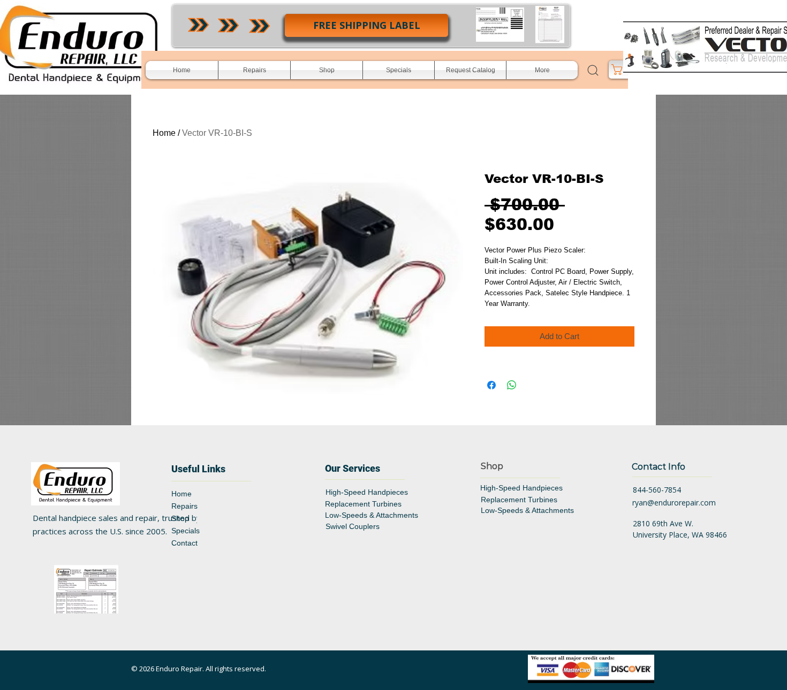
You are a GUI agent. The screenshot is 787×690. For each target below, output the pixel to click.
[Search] (592, 70)
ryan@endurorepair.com (674, 502)
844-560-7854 (657, 490)
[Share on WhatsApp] (511, 385)
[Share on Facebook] (491, 385)
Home (164, 132)
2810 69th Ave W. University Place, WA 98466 (680, 529)
